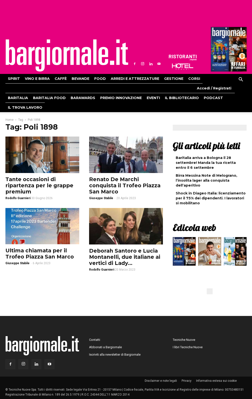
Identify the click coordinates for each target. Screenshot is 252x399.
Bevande (80, 78)
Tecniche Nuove (184, 340)
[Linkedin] (151, 64)
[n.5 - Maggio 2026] (235, 252)
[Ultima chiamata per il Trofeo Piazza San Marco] (42, 226)
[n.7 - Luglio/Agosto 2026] (228, 50)
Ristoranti (182, 58)
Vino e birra (37, 78)
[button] (241, 80)
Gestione (173, 78)
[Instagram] (142, 64)
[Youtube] (159, 64)
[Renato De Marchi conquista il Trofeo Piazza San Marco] (126, 155)
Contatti (94, 340)
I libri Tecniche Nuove (188, 347)
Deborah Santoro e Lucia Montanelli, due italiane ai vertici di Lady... (124, 257)
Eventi (153, 98)
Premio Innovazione (121, 98)
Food (100, 78)
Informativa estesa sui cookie (216, 380)
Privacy (186, 380)
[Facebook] (134, 64)
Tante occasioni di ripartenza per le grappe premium (39, 185)
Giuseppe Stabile (101, 198)
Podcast (213, 98)
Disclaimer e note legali (161, 380)
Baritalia (18, 98)
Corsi (194, 78)
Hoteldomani (182, 66)
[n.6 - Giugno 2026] (209, 252)
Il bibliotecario (182, 98)
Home (9, 119)
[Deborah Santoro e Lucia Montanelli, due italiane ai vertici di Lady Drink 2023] (126, 226)
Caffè (61, 78)
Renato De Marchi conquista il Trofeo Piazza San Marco (124, 185)
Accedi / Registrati (214, 88)
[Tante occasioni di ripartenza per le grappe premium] (42, 155)
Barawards (83, 98)
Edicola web (194, 227)
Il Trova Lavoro (25, 107)
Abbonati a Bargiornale (105, 347)
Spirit (14, 78)
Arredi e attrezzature (135, 78)
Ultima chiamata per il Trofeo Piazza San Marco (39, 253)
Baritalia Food (49, 98)
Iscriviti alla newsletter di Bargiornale (115, 354)
